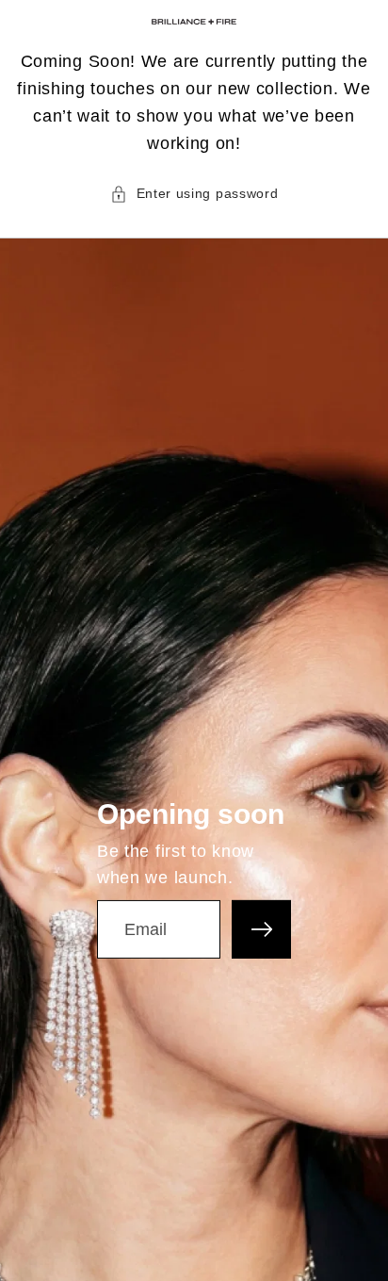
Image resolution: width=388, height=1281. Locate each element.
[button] (194, 193)
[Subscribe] (261, 930)
